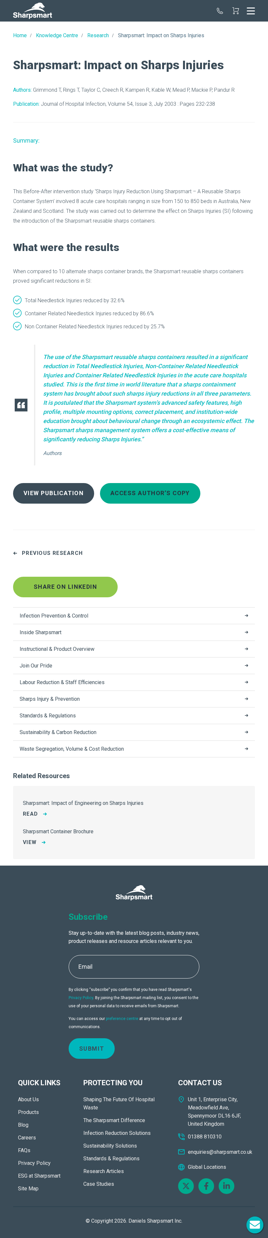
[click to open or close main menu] (251, 11)
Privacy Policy (81, 997)
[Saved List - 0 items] (235, 10)
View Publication (54, 493)
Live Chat (255, 1225)
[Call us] (220, 10)
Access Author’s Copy (150, 493)
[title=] (32, 11)
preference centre (122, 1018)
